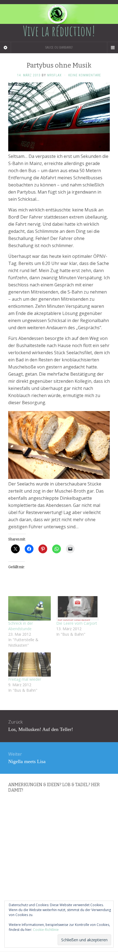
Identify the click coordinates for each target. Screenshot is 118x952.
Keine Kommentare (84, 75)
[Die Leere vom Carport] (77, 608)
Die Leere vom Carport (76, 623)
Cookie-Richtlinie (46, 929)
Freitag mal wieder (24, 679)
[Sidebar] (5, 47)
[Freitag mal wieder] (29, 664)
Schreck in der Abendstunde (20, 626)
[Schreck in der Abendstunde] (29, 608)
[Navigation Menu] (112, 47)
